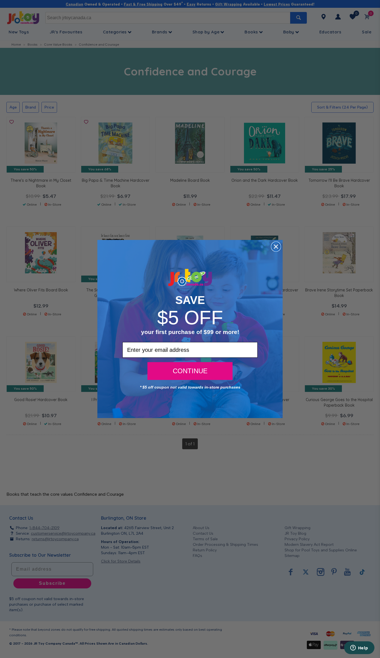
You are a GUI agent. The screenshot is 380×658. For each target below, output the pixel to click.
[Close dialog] (276, 246)
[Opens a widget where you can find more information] (359, 648)
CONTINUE (190, 371)
